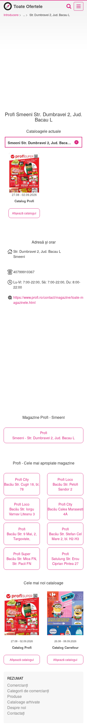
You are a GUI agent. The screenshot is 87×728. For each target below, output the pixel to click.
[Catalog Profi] (22, 613)
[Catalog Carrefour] (65, 613)
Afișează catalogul (24, 213)
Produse (14, 696)
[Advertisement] (43, 65)
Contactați (16, 713)
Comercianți (17, 685)
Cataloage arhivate (23, 702)
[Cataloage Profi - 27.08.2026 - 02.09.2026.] (24, 172)
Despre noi (16, 707)
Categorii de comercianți (28, 690)
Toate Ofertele (28, 6)
